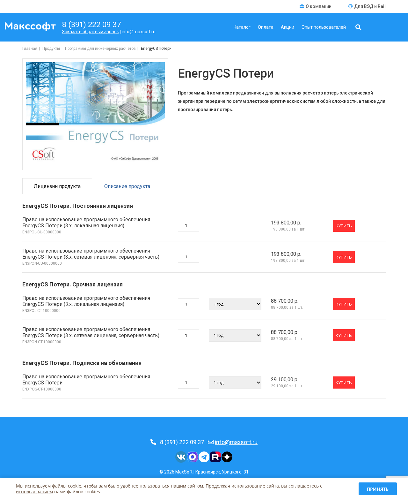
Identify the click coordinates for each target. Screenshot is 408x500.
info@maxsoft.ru (236, 442)
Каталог (242, 27)
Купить (344, 225)
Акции (287, 27)
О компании (319, 6)
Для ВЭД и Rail (370, 6)
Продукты (51, 48)
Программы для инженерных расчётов (100, 48)
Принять (378, 489)
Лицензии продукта (57, 186)
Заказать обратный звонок (90, 31)
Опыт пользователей (324, 27)
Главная (29, 48)
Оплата (265, 27)
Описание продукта (127, 186)
